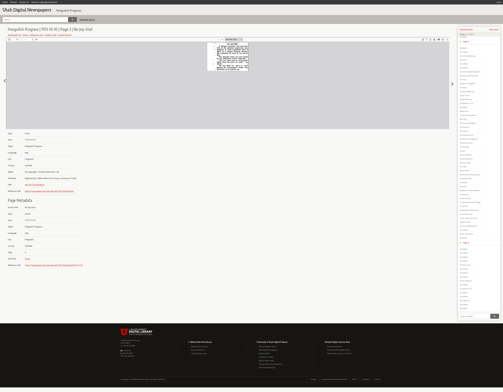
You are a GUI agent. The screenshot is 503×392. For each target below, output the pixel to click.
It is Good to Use (466, 289)
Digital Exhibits (264, 353)
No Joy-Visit (464, 206)
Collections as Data (266, 357)
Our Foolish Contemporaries (470, 175)
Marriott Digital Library (267, 346)
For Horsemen (465, 265)
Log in (499, 2)
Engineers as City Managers (470, 190)
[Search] (72, 19)
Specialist (463, 60)
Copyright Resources (199, 353)
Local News (464, 52)
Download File (14, 35)
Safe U (354, 379)
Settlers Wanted (465, 281)
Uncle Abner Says (466, 214)
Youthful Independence (468, 115)
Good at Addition (466, 155)
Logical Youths (465, 222)
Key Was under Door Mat (469, 76)
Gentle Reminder (466, 99)
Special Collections (198, 350)
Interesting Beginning (467, 56)
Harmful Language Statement (44, 2)
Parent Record (65, 35)
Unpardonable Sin (466, 159)
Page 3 (466, 41)
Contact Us (24, 2)
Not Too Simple (465, 163)
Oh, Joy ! (463, 151)
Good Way (463, 107)
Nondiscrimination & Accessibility (334, 379)
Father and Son (465, 198)
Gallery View (51, 35)
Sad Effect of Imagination (469, 139)
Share (25, 35)
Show (27, 258)
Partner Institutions (334, 346)
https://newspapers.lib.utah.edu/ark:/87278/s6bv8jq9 (49, 191)
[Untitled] (463, 37)
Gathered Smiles (466, 178)
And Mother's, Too (466, 103)
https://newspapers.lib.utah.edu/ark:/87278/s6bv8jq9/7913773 (54, 265)
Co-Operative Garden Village (470, 202)
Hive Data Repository (267, 367)
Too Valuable (464, 147)
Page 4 (466, 242)
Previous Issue (466, 29)
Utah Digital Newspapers (268, 350)
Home (5, 2)
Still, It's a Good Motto (468, 123)
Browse (13, 2)
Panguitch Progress (68, 10)
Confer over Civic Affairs (468, 218)
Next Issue (494, 29)
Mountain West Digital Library (338, 350)
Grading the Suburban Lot (469, 210)
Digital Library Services (199, 346)
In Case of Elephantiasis (468, 226)
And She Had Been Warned (470, 72)
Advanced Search (87, 19)
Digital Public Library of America (339, 353)
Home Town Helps (466, 234)
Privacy (314, 379)
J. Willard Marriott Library (130, 340)
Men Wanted (464, 300)
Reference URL (36, 35)
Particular (463, 186)
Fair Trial (463, 80)
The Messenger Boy (467, 91)
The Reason (464, 194)
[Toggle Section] (460, 41)
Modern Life (464, 111)
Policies (377, 379)
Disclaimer (366, 379)
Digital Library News (266, 360)
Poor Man (463, 167)
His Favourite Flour (466, 135)
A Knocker (463, 87)
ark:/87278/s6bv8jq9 (34, 184)
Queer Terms (464, 95)
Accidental (463, 182)
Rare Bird (463, 119)
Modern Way (464, 170)
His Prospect (464, 127)
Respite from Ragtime (467, 83)
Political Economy (466, 143)
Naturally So (464, 131)
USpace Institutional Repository (271, 364)
